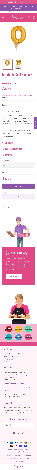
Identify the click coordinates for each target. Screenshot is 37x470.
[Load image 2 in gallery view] (18, 64)
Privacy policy (13, 458)
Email (6, 361)
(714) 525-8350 (29, 11)
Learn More (14, 277)
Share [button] (7, 207)
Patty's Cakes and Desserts (21, 449)
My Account (10, 11)
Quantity (5, 192)
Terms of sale (19, 461)
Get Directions (20, 11)
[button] (3, 17)
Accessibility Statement (14, 455)
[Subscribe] (30, 425)
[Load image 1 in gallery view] (7, 64)
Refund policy (28, 455)
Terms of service (25, 458)
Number (5, 161)
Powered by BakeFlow (19, 452)
